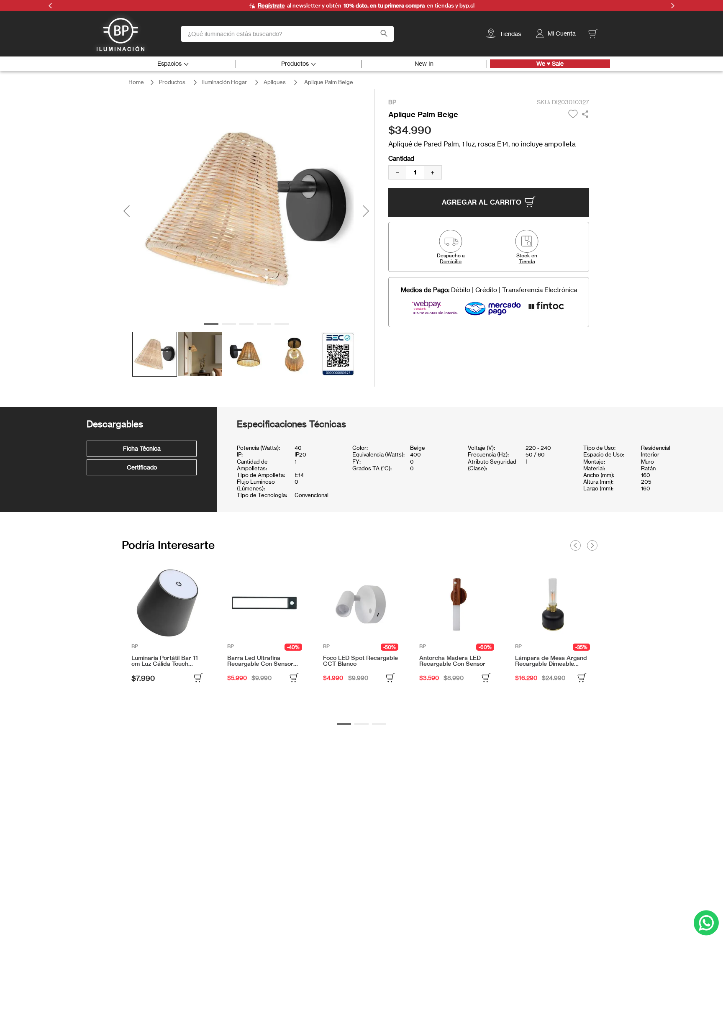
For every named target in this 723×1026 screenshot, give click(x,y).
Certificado (142, 467)
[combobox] (287, 34)
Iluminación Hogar (224, 82)
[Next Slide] (592, 545)
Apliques (275, 82)
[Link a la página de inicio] (136, 82)
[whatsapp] (585, 114)
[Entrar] (557, 34)
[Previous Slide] (575, 545)
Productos (172, 82)
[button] (451, 247)
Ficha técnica (142, 448)
